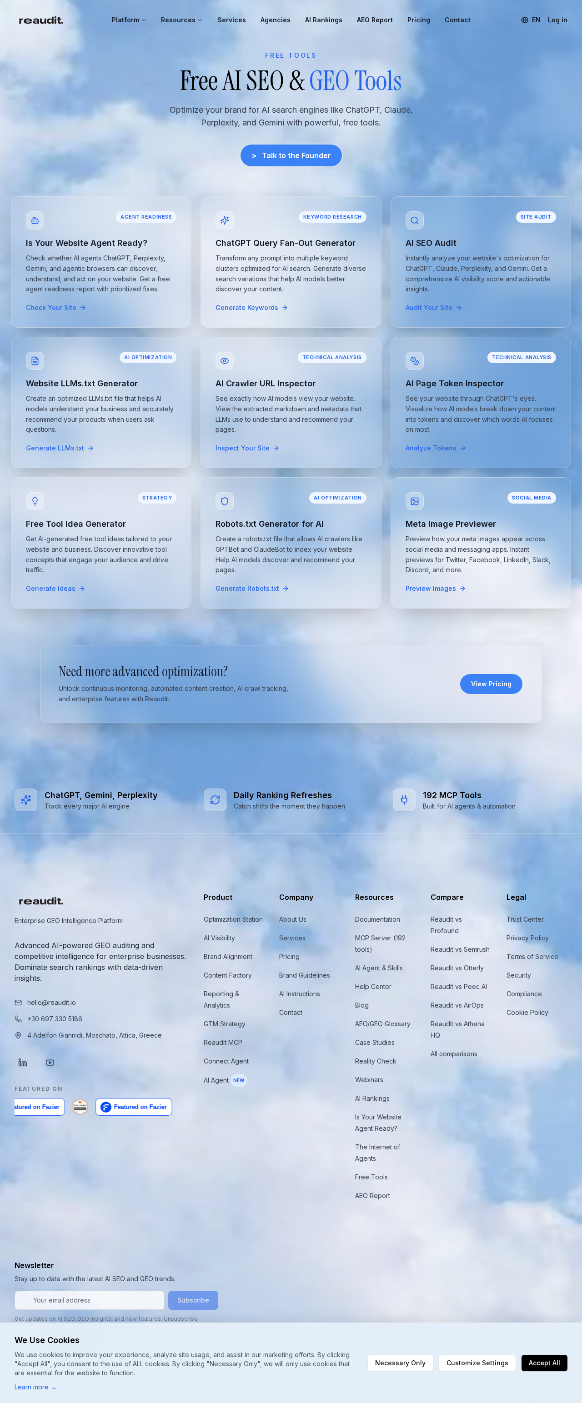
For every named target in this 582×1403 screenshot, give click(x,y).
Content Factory (228, 975)
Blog (362, 1005)
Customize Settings (477, 1363)
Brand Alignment (228, 956)
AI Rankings (323, 20)
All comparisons (454, 1054)
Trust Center (525, 919)
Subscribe (193, 1300)
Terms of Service (532, 956)
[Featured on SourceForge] (56, 1107)
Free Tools (371, 1177)
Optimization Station (233, 919)
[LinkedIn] (23, 1062)
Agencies (276, 20)
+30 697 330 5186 (54, 1019)
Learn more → (36, 1387)
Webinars (369, 1079)
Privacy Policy (528, 938)
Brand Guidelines (304, 975)
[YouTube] (50, 1062)
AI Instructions (299, 994)
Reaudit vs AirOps (457, 1005)
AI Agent (224, 1080)
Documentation (377, 919)
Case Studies (375, 1042)
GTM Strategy (225, 1024)
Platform (125, 20)
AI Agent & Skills (379, 968)
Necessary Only (400, 1363)
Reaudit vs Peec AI (459, 986)
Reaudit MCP (223, 1042)
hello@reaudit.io (51, 1002)
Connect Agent (226, 1061)
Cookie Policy (527, 1012)
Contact (458, 20)
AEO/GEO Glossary (383, 1024)
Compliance (524, 994)
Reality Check (375, 1061)
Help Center (373, 986)
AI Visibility (219, 938)
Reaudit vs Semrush (460, 949)
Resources (178, 20)
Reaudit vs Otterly (457, 968)
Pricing (418, 20)
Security (519, 975)
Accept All (544, 1363)
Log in (557, 20)
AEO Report (375, 20)
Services (231, 20)
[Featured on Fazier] (109, 1107)
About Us (292, 919)
